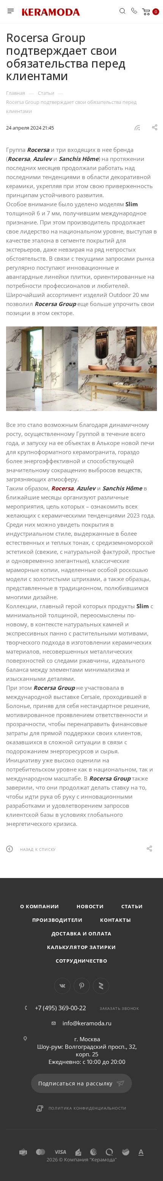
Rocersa (62, 488)
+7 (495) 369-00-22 (60, 1008)
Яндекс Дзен (101, 986)
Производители (57, 920)
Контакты (115, 920)
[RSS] (137, 127)
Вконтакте (62, 986)
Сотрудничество (81, 960)
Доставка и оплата (82, 933)
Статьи (132, 906)
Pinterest (82, 986)
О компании (39, 906)
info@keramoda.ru (87, 1023)
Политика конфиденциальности (88, 1108)
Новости (90, 906)
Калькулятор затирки (81, 947)
